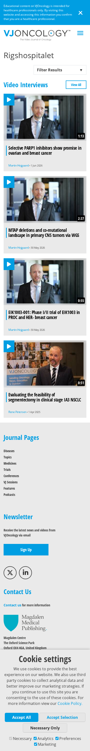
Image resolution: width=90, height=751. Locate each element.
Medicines (10, 463)
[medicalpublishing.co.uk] (25, 623)
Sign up (26, 549)
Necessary (22, 738)
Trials (7, 469)
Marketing (47, 744)
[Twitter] (10, 572)
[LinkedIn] (25, 572)
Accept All (21, 717)
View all (76, 84)
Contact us (12, 605)
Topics (8, 457)
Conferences (11, 476)
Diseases (9, 451)
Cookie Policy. (70, 703)
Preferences (70, 738)
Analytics (45, 738)
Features (9, 488)
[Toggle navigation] (80, 33)
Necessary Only (45, 728)
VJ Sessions (11, 482)
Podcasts (9, 494)
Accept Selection (62, 717)
